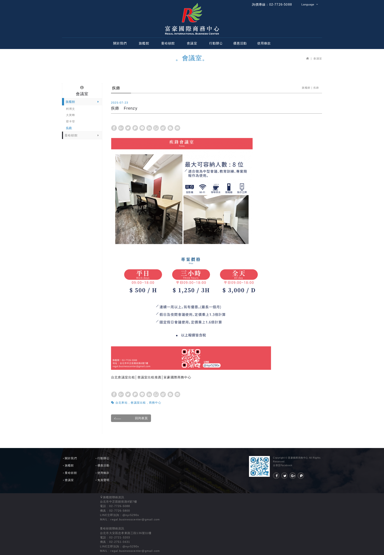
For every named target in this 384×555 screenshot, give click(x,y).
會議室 (192, 43)
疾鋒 (69, 127)
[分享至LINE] (142, 128)
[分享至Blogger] (170, 128)
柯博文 (70, 108)
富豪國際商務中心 (192, 19)
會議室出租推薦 (149, 377)
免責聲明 (103, 480)
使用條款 (264, 43)
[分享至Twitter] (128, 128)
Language (307, 4)
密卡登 (70, 121)
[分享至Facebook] (114, 128)
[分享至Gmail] (177, 128)
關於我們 (120, 43)
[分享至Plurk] (135, 128)
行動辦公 (216, 43)
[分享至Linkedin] (149, 128)
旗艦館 (144, 43)
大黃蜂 (70, 115)
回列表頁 (141, 418)
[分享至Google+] (121, 128)
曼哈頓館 (168, 43)
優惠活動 (240, 43)
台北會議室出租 (123, 377)
